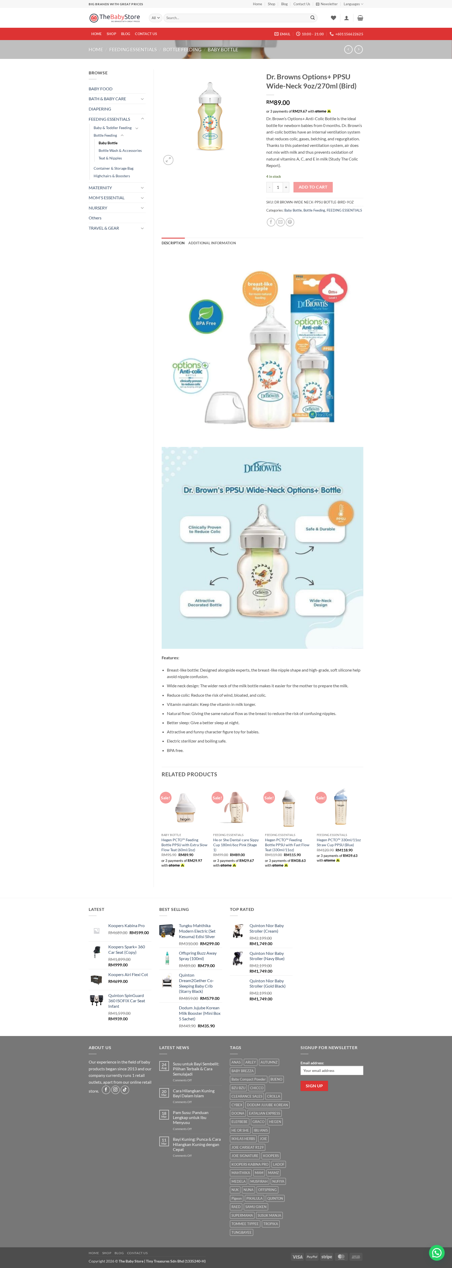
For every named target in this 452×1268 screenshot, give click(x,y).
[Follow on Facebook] (106, 1090)
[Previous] (162, 831)
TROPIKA (270, 1224)
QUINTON (275, 1198)
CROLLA (273, 1096)
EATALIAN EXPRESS (264, 1113)
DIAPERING (100, 108)
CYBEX (236, 1105)
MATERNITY (100, 187)
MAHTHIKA (240, 1173)
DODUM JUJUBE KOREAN (267, 1105)
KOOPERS (271, 1156)
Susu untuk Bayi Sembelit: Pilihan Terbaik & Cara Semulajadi (196, 1068)
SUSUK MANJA (269, 1215)
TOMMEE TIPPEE (245, 1224)
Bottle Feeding (182, 49)
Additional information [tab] (212, 243)
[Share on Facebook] (271, 222)
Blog (284, 4)
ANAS (236, 1062)
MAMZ (273, 1173)
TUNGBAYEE (241, 1232)
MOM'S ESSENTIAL (107, 197)
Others (95, 217)
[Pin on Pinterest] (290, 222)
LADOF (278, 1164)
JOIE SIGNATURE (244, 1156)
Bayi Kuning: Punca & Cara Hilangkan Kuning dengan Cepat (197, 1144)
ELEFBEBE (239, 1122)
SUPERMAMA (242, 1215)
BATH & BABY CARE (107, 98)
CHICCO (256, 1088)
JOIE (263, 1139)
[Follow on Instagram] (115, 1090)
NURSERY (98, 207)
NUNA (248, 1190)
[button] (327, 4)
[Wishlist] (333, 18)
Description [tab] (173, 243)
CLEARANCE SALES (246, 1096)
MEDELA (238, 1181)
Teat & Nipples (110, 158)
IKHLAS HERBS (243, 1139)
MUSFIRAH (259, 1181)
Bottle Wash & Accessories (120, 150)
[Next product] (348, 49)
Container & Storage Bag (113, 168)
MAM (259, 1173)
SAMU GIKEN (256, 1207)
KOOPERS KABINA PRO (249, 1164)
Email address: (312, 1063)
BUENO (276, 1079)
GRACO (258, 1122)
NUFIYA (278, 1181)
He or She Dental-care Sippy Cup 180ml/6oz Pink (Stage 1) (236, 845)
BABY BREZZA (242, 1071)
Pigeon (236, 1198)
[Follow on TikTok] (125, 1090)
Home (257, 4)
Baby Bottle (223, 49)
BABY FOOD (100, 88)
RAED (236, 1207)
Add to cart (313, 187)
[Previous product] (358, 49)
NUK (235, 1190)
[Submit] (312, 18)
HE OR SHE (240, 1130)
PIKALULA (254, 1198)
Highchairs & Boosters (112, 176)
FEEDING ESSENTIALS (133, 49)
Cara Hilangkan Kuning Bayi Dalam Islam (193, 1093)
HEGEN (275, 1122)
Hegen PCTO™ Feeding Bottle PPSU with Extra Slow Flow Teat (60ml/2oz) (184, 845)
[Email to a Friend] (280, 222)
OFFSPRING (267, 1190)
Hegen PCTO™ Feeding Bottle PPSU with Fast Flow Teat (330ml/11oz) (287, 845)
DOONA (237, 1113)
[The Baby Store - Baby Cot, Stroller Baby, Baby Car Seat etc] (115, 18)
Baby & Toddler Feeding (113, 127)
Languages (352, 4)
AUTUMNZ (269, 1062)
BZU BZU (238, 1088)
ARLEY (250, 1062)
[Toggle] (142, 99)
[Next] (363, 831)
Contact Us (301, 4)
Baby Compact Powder (248, 1079)
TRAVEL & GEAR (104, 227)
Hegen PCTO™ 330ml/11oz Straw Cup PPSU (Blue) (339, 842)
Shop (271, 4)
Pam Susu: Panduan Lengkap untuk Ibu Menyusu (190, 1117)
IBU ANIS (261, 1130)
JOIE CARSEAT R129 (247, 1147)
